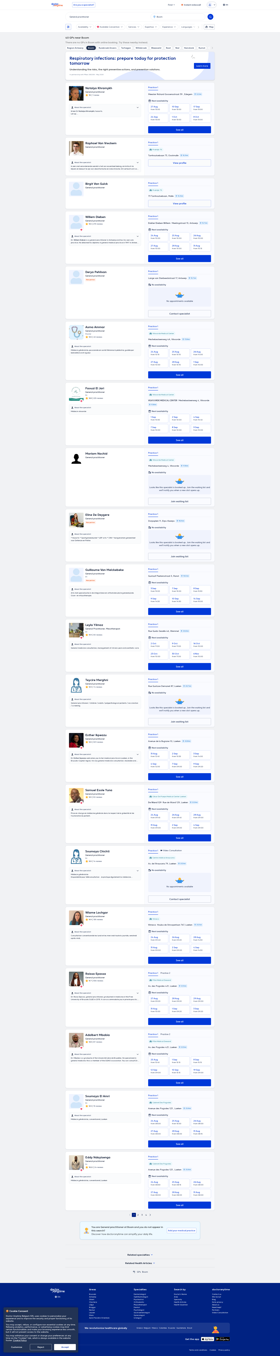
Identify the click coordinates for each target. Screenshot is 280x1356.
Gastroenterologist (142, 1312)
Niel (177, 48)
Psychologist (139, 1310)
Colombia (163, 1328)
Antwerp (92, 1297)
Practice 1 (153, 87)
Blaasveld (156, 48)
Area (176, 1297)
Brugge (92, 1307)
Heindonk (189, 48)
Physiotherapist (140, 1305)
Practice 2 (165, 973)
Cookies (213, 1350)
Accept (65, 1347)
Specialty (178, 1299)
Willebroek (141, 48)
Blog (214, 1299)
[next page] (150, 1215)
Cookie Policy (20, 1340)
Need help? (216, 1307)
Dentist (137, 1307)
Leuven (92, 1312)
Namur (92, 1310)
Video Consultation (220, 1312)
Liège (91, 1305)
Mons (91, 1315)
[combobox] (107, 17)
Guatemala (181, 1328)
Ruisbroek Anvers (107, 48)
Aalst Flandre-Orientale (99, 1318)
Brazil (189, 1328)
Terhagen (126, 48)
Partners (215, 1310)
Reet (168, 48)
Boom (91, 48)
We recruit (216, 1297)
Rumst (202, 48)
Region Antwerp (75, 48)
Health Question (181, 1305)
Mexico (155, 1328)
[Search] (210, 17)
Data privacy (217, 1302)
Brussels (92, 1294)
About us (215, 1305)
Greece (139, 1328)
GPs (139, 1272)
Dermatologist (140, 1294)
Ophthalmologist (141, 1297)
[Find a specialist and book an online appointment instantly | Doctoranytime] (134, 1272)
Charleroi (93, 1302)
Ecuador (171, 1328)
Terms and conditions (198, 1350)
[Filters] (68, 27)
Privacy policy (224, 1350)
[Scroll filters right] (196, 27)
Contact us (216, 1294)
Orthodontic (139, 1302)
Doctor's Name (180, 1294)
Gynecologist (139, 1315)
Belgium (147, 1328)
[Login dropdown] (211, 5)
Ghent (91, 1299)
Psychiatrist (139, 1299)
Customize (16, 1347)
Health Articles (180, 1302)
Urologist (137, 1318)
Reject (40, 1347)
